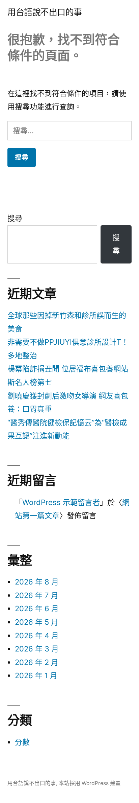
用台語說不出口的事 (44, 12)
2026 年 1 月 (36, 675)
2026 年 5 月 (36, 622)
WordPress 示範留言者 (61, 502)
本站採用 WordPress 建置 (90, 783)
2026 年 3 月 (37, 648)
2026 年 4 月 (37, 635)
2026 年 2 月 (36, 662)
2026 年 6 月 (37, 608)
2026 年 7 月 (36, 595)
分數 (22, 742)
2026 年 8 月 (37, 581)
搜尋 (14, 218)
